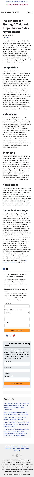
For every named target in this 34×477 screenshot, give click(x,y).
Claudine (7, 38)
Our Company (16, 448)
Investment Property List (12, 446)
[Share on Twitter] (7, 269)
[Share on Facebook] (4, 269)
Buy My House (25, 446)
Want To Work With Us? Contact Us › (17, 2)
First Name (7, 303)
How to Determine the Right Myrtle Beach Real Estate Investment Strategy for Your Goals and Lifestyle (16, 424)
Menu (29, 12)
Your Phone (7, 368)
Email (6, 323)
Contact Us (17, 451)
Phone (6, 316)
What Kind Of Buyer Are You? (13, 310)
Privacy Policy (25, 448)
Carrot (28, 475)
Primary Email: (9, 376)
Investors (8, 448)
